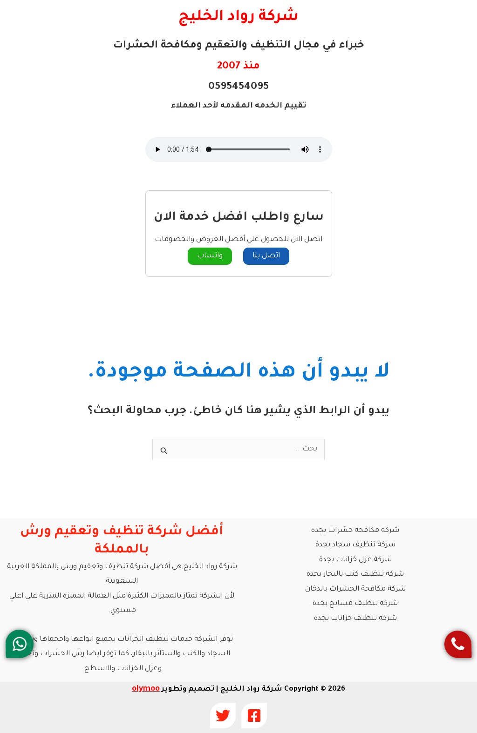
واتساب (210, 256)
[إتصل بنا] (457, 644)
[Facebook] (254, 715)
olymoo (146, 689)
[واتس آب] (20, 644)
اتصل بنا (266, 256)
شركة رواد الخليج (238, 17)
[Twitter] (223, 715)
